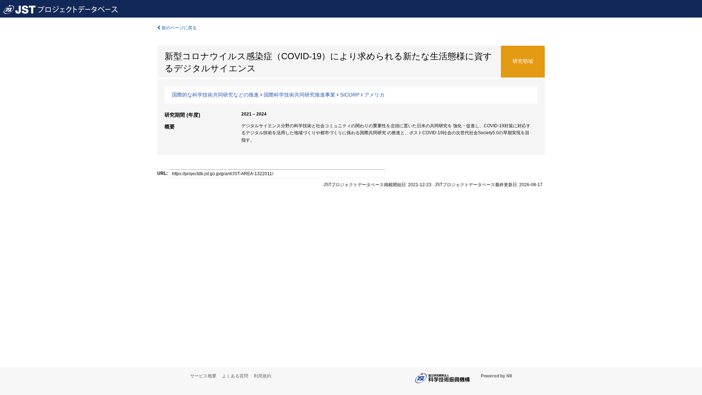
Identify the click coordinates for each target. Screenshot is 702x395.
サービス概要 (203, 376)
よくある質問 (235, 376)
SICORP (349, 95)
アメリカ (374, 95)
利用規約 (262, 376)
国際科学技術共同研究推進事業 (299, 95)
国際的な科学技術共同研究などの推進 (215, 95)
